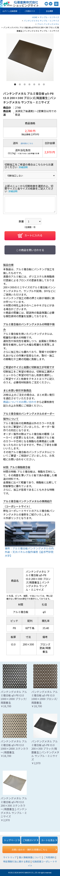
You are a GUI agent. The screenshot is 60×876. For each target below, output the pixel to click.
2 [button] (20, 85)
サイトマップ (10, 857)
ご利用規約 (49, 857)
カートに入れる (33, 235)
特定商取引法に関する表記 (16, 861)
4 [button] (30, 85)
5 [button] (34, 85)
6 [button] (39, 85)
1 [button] (15, 85)
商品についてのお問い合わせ (19, 402)
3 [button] (25, 85)
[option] (30, 57)
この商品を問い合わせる (30, 250)
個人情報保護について (30, 857)
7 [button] (44, 85)
